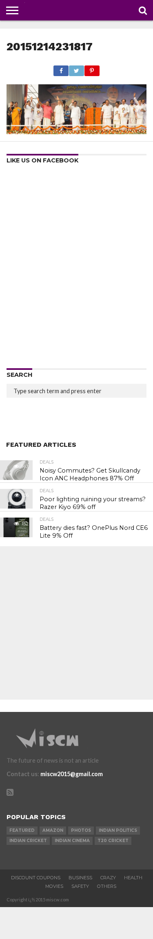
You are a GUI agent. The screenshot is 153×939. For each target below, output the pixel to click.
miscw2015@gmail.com (71, 773)
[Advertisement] (76, 269)
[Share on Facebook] (61, 68)
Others (106, 886)
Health (133, 877)
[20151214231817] (76, 131)
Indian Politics (118, 830)
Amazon (52, 830)
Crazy (108, 877)
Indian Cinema (72, 840)
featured (22, 830)
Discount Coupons (35, 877)
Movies (54, 886)
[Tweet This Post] (76, 68)
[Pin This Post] (92, 68)
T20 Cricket (113, 840)
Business (80, 877)
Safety (80, 886)
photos (81, 830)
